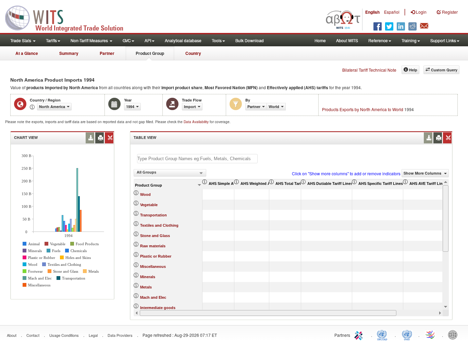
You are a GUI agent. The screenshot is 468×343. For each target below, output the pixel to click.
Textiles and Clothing (159, 225)
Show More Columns (423, 173)
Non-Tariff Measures (90, 40)
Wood (145, 194)
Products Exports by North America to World (362, 109)
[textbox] (197, 158)
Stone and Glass (155, 236)
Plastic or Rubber (155, 256)
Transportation (153, 215)
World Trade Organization (431, 334)
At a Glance (26, 53)
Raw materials (152, 246)
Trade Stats (21, 40)
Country (193, 53)
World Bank (454, 334)
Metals (146, 287)
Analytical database (183, 40)
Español (391, 12)
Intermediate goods (157, 308)
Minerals (147, 277)
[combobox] (170, 173)
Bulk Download (249, 40)
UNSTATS (407, 334)
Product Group (150, 53)
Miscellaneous (153, 266)
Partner (107, 53)
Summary (68, 53)
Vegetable (149, 205)
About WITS (347, 40)
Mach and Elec (153, 297)
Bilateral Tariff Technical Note (369, 70)
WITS (68, 17)
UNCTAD (383, 334)
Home (320, 40)
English (372, 12)
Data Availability (197, 121)
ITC (360, 334)
